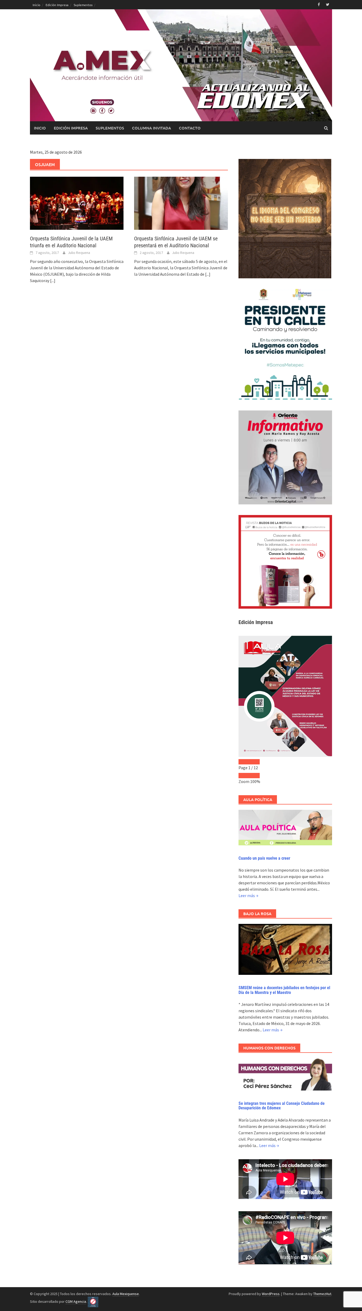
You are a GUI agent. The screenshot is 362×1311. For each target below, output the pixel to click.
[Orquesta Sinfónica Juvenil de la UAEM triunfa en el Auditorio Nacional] (76, 202)
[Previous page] (244, 761)
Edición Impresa (57, 5)
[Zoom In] (254, 775)
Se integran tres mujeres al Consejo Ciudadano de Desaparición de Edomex (282, 1106)
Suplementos (83, 5)
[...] (52, 280)
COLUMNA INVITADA (151, 128)
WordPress (271, 1293)
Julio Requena (79, 252)
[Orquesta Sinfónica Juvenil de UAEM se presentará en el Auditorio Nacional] (181, 202)
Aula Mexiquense (125, 1293)
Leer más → (248, 895)
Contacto (190, 128)
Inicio (36, 5)
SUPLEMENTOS (110, 128)
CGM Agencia (75, 1301)
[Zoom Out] (244, 775)
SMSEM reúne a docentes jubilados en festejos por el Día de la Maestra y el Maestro (284, 990)
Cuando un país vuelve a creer (264, 858)
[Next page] (254, 761)
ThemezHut (322, 1293)
